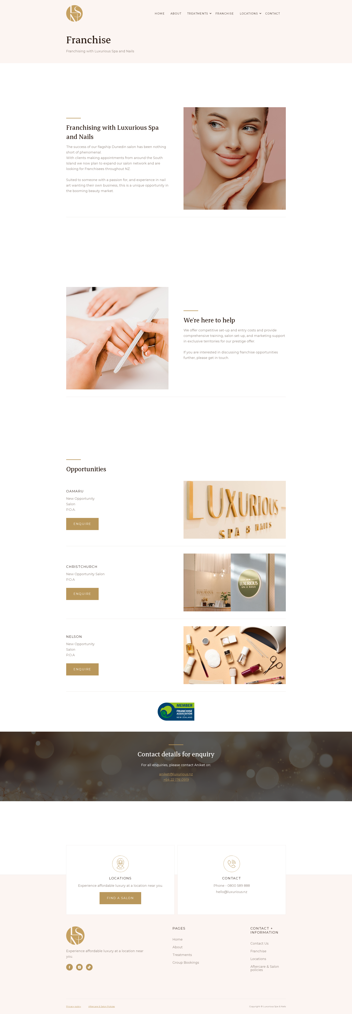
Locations (258, 959)
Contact (272, 13)
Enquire (82, 524)
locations (249, 13)
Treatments (182, 955)
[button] (201, 13)
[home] (74, 13)
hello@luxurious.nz (231, 892)
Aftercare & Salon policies (264, 968)
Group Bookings (186, 962)
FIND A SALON (120, 898)
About (175, 13)
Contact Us (259, 943)
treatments (197, 13)
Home (160, 13)
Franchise (224, 13)
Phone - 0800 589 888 (232, 886)
